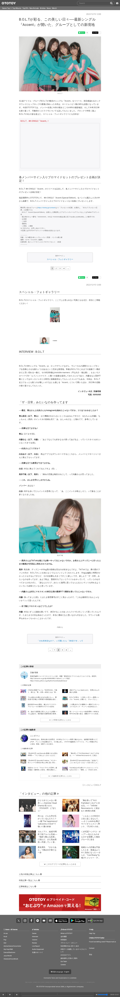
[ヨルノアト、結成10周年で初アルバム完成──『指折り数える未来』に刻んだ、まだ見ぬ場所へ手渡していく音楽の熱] (27, 840)
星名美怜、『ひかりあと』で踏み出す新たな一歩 (47, 853)
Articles (43, 8)
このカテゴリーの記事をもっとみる (61, 868)
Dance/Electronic (9, 956)
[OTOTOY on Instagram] (25, 924)
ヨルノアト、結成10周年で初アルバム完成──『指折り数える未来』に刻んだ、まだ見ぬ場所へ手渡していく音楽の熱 (47, 842)
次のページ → (60, 256)
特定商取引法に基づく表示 (70, 950)
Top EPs (25, 8)
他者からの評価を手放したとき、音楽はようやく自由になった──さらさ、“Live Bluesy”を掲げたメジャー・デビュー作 (91, 857)
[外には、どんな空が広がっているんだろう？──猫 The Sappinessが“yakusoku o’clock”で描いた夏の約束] (27, 824)
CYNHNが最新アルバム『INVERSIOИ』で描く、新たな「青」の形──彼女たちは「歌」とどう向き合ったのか (42, 696)
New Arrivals (34, 8)
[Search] (112, 3)
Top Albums (16, 8)
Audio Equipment (38, 953)
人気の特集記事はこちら (29, 878)
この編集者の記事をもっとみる (61, 780)
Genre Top (6, 8)
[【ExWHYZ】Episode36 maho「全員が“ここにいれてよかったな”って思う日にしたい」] (65, 765)
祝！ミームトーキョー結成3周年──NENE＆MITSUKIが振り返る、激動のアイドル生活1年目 (84, 717)
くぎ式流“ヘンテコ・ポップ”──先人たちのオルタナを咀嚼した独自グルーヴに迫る (91, 839)
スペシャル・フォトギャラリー (60, 259)
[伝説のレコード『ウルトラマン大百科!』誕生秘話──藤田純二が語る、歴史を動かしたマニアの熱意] (23, 772)
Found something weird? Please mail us (102, 945)
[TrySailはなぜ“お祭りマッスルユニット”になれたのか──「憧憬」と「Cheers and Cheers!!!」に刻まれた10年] (65, 772)
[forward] (17, 994)
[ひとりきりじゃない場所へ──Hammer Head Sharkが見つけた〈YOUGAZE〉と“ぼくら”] (27, 809)
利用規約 (64, 943)
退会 (90, 958)
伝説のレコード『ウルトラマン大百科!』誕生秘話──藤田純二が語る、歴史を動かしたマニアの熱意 (42, 773)
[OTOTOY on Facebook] (31, 924)
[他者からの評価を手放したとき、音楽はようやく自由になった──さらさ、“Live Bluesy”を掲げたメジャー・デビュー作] (70, 856)
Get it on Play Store (78, 924)
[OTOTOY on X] (18, 924)
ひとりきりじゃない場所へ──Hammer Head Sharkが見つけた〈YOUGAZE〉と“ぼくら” (47, 809)
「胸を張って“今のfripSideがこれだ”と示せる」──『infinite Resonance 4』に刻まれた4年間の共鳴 (84, 759)
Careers (63, 968)
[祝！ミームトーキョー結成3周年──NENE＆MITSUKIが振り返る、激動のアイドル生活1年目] (65, 716)
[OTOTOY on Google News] (50, 924)
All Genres (14, 933)
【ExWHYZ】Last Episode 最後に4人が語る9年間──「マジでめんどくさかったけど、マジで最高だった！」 (43, 759)
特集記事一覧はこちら (28, 884)
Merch (54, 8)
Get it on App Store (61, 924)
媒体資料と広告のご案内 (69, 962)
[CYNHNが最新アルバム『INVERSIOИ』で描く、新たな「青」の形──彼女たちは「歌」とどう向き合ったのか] (23, 695)
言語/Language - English (60, 975)
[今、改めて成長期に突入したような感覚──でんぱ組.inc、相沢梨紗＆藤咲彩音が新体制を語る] (23, 716)
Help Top (92, 937)
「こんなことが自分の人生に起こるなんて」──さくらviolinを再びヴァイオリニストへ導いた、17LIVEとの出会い (90, 826)
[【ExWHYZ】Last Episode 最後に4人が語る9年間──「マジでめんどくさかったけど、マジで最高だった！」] (23, 758)
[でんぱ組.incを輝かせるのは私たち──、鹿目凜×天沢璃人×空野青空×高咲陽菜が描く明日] (23, 702)
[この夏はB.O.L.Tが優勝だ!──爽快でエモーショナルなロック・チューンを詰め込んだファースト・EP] (65, 709)
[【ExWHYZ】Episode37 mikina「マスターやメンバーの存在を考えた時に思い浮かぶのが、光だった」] (23, 765)
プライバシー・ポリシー (69, 947)
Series (34, 937)
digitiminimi (71, 990)
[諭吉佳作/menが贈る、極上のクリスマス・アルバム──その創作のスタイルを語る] (23, 709)
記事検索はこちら (26, 890)
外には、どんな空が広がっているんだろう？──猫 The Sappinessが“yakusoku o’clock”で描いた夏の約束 (48, 825)
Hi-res (6, 937)
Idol (5, 947)
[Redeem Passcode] (116, 3)
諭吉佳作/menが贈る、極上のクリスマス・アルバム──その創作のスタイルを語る (42, 709)
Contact (91, 952)
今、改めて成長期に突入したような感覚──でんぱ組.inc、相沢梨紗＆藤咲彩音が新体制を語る (43, 717)
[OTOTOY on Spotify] (37, 924)
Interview (35, 940)
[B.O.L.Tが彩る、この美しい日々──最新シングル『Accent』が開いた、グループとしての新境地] (65, 702)
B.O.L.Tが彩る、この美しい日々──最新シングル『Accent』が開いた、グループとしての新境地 (84, 703)
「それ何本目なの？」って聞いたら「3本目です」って (60, 644)
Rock (5, 940)
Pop (5, 943)
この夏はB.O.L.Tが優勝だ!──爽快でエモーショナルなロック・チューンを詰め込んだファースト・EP (84, 710)
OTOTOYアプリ (66, 959)
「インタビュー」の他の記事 (38, 797)
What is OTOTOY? (66, 937)
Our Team (64, 965)
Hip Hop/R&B (8, 953)
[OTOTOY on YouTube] (44, 924)
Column (34, 943)
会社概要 (64, 940)
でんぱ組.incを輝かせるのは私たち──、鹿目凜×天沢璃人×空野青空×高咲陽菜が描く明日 (43, 703)
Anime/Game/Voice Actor (12, 950)
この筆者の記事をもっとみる (61, 724)
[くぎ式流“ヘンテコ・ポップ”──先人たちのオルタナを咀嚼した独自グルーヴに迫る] (70, 840)
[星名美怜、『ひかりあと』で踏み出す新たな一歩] (27, 856)
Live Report (36, 950)
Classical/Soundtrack (11, 963)
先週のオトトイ (37, 956)
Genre (7, 933)
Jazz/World (8, 959)
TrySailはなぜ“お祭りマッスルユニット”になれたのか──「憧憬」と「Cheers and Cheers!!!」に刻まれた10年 (83, 773)
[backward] (3, 994)
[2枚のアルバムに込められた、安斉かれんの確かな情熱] (65, 695)
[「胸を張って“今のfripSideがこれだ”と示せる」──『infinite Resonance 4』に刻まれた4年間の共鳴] (65, 758)
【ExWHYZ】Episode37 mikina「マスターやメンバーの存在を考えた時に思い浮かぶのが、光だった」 (42, 766)
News (49, 8)
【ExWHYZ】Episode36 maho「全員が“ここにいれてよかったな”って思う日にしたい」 (83, 766)
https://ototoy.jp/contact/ (46, 207)
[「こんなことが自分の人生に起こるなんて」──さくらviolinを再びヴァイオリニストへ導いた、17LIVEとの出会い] (70, 824)
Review (34, 947)
